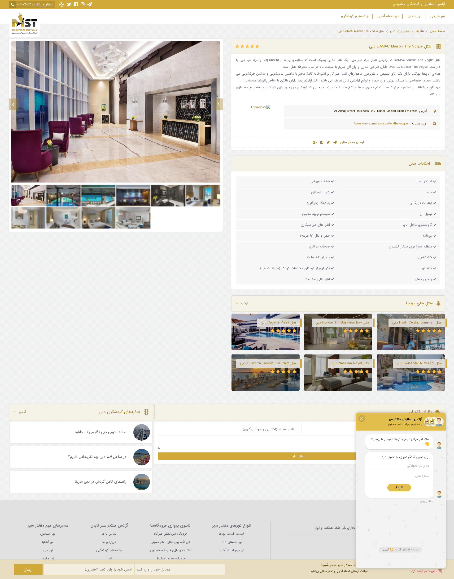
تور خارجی (437, 16)
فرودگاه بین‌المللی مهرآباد (170, 533)
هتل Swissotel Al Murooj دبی (419, 363)
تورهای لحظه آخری (231, 550)
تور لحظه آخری (387, 16)
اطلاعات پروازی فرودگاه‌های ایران (170, 550)
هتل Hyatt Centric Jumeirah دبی (417, 322)
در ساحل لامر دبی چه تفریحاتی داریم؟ (97, 457)
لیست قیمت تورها (231, 533)
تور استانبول (48, 533)
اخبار (109, 558)
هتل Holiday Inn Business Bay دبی (342, 322)
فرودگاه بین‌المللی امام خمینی (170, 542)
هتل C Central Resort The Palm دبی (268, 363)
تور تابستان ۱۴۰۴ (231, 542)
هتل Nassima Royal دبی (350, 363)
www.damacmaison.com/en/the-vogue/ (381, 123)
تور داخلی (413, 16)
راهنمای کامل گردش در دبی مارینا (100, 482)
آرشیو (244, 303)
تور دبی (48, 550)
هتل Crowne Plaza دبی (279, 322)
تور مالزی (48, 558)
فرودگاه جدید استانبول (170, 558)
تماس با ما (109, 533)
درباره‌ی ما (109, 542)
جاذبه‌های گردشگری (354, 16)
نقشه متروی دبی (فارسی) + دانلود (100, 432)
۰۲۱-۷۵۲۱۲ (24, 4)
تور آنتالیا (48, 542)
